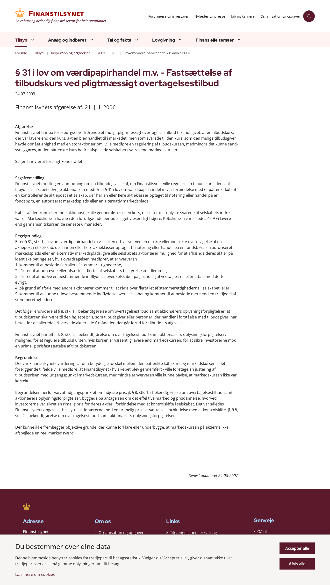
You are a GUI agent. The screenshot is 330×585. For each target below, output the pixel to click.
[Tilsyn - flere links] (31, 39)
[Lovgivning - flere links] (179, 39)
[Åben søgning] (309, 16)
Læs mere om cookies (35, 574)
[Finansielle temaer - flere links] (238, 39)
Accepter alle (297, 548)
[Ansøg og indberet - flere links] (91, 39)
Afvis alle (297, 563)
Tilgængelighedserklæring (193, 532)
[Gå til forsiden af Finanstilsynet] (80, 16)
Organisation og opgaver (121, 532)
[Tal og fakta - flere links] (136, 39)
